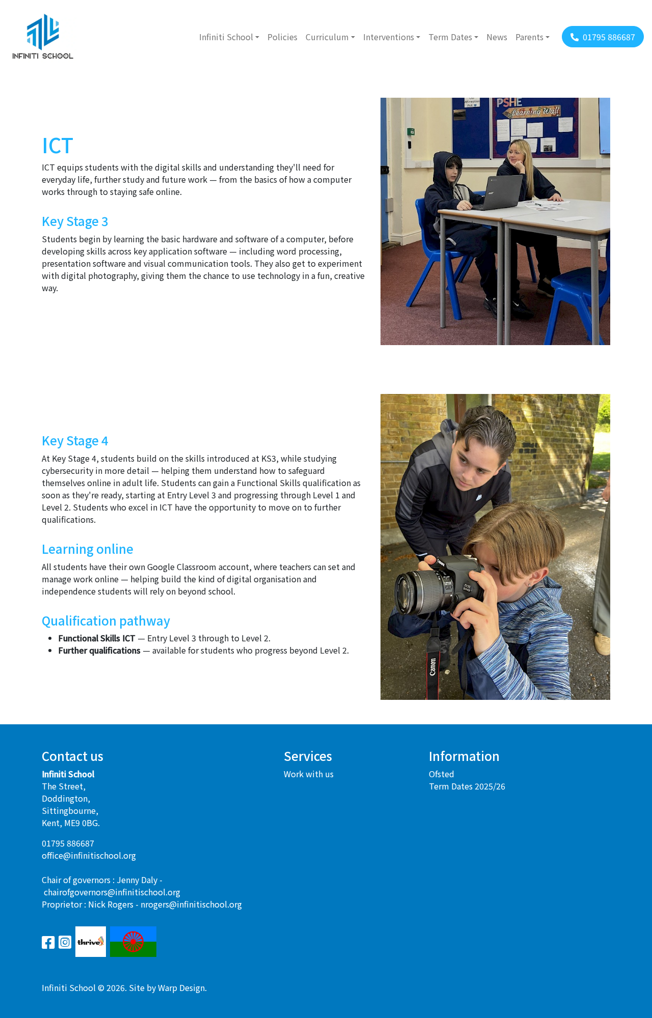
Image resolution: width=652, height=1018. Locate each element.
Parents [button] (529, 37)
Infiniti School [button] (226, 37)
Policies (282, 37)
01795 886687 (68, 843)
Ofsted (441, 774)
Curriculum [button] (327, 37)
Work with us (309, 774)
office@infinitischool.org (89, 855)
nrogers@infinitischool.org (191, 904)
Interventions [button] (388, 37)
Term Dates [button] (450, 37)
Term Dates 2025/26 (467, 786)
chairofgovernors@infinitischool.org (112, 892)
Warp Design (181, 987)
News (496, 37)
